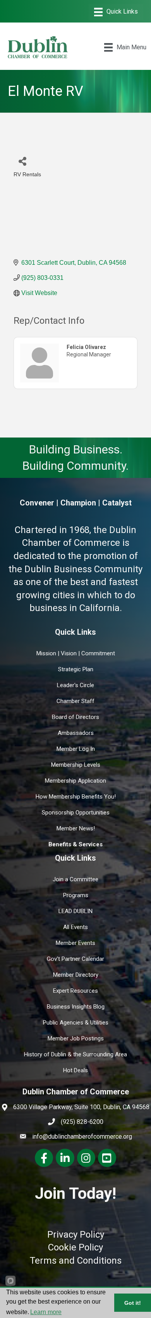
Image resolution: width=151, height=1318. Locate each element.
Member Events (75, 942)
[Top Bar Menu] (116, 12)
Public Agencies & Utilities (75, 1022)
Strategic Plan (75, 669)
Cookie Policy (75, 1247)
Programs (75, 895)
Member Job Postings (76, 1038)
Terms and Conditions (76, 1260)
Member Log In (76, 748)
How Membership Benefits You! (76, 796)
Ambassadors (76, 732)
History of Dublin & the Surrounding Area (75, 1054)
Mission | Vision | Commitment (75, 653)
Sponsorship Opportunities (76, 812)
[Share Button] (22, 161)
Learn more (46, 1312)
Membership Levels (75, 764)
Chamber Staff (75, 701)
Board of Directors (75, 717)
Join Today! (75, 1193)
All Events (75, 927)
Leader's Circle (75, 685)
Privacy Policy (75, 1234)
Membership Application (75, 780)
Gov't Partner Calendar (75, 958)
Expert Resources (75, 990)
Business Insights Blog (76, 1006)
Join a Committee (75, 879)
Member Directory (75, 974)
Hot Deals (75, 1070)
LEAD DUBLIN (75, 911)
